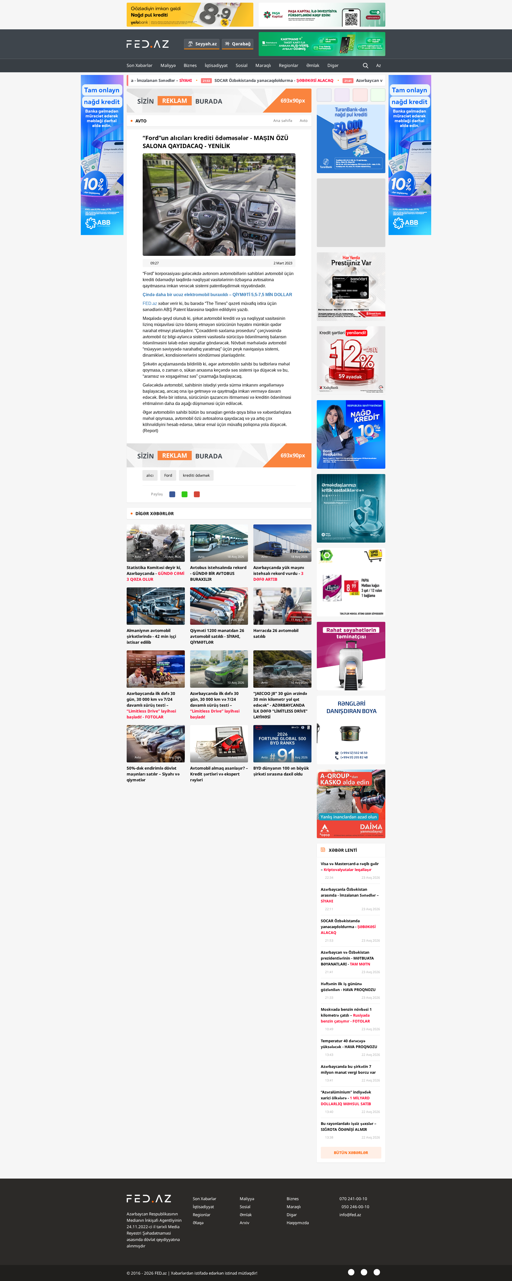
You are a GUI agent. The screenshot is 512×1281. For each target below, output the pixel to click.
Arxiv (244, 1222)
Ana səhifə (282, 120)
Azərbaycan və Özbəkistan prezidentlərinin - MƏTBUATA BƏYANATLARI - (353, 80)
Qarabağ (241, 44)
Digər (333, 65)
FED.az (150, 303)
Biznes (190, 65)
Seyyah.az (206, 44)
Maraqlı (263, 65)
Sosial (241, 65)
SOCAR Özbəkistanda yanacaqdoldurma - (189, 80)
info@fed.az (350, 1214)
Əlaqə (198, 1222)
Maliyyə (168, 65)
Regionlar (288, 65)
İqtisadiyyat (216, 65)
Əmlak (312, 65)
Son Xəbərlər (140, 65)
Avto (303, 120)
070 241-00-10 (353, 1198)
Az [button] (379, 65)
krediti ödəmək (196, 475)
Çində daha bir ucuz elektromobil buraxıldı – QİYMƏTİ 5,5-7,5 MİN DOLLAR (217, 294)
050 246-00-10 (355, 1206)
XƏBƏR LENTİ (343, 850)
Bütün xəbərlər (351, 1152)
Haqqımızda (298, 1222)
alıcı (150, 475)
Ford (168, 475)
